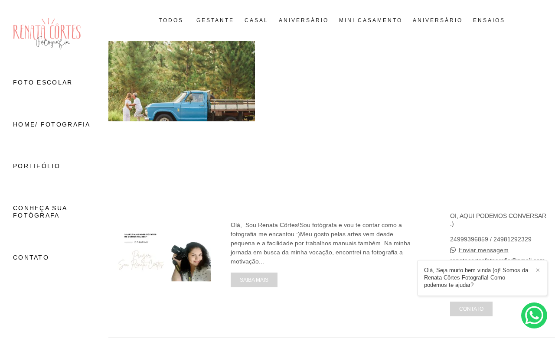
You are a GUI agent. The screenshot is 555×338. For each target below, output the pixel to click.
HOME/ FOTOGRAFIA (52, 124)
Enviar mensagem (484, 250)
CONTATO (31, 257)
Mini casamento (370, 20)
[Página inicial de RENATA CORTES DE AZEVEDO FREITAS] (54, 34)
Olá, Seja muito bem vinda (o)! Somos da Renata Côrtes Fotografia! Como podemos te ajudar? (476, 277)
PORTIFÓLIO (36, 165)
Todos (171, 20)
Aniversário (304, 20)
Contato (471, 309)
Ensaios (489, 20)
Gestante (215, 20)
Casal (256, 20)
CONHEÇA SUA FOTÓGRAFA (40, 212)
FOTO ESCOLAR (43, 82)
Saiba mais (254, 280)
